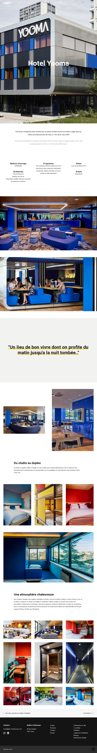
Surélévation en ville (80, 725)
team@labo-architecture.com (12, 729)
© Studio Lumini (7, 749)
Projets (52, 725)
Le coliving (77, 728)
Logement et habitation (81, 733)
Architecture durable (80, 738)
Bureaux (76, 735)
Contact (52, 730)
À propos (53, 728)
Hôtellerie (76, 730)
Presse (52, 733)
